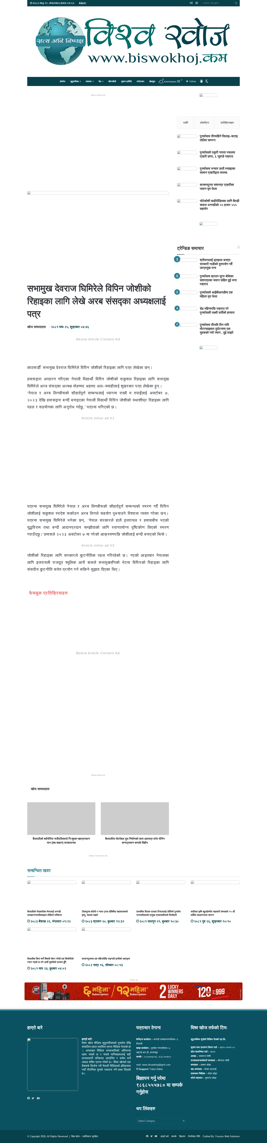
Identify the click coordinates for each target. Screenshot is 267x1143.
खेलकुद (152, 81)
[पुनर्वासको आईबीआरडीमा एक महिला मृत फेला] (187, 297)
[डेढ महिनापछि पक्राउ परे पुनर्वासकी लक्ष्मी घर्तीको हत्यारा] (187, 313)
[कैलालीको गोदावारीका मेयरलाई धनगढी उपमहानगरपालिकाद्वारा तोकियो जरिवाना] (51, 894)
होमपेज (62, 81)
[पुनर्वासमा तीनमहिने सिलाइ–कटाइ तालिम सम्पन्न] (187, 141)
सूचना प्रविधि (126, 81)
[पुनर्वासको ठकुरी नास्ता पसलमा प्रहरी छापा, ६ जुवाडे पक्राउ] (187, 157)
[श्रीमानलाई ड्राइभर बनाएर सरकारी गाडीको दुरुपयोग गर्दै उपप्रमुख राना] (187, 265)
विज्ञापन (182, 1136)
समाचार (89, 81)
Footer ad (133, 980)
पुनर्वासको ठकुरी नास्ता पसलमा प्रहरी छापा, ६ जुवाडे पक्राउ (217, 154)
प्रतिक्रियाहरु (227, 122)
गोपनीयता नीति (194, 1136)
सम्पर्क (174, 1136)
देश (100, 81)
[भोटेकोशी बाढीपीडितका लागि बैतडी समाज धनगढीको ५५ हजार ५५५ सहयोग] (187, 206)
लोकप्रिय (204, 122)
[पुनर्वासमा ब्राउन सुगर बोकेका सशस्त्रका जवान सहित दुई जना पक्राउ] (187, 281)
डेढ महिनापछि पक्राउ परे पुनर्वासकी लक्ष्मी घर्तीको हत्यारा (217, 310)
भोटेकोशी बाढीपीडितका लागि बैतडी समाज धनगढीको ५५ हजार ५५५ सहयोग (219, 205)
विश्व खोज (75, 1136)
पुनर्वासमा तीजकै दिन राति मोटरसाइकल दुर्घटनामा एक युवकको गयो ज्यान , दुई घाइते (216, 328)
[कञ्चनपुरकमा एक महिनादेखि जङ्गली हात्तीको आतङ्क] (106, 941)
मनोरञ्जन (140, 81)
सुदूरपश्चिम (74, 81)
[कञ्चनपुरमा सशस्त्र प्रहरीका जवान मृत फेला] (187, 190)
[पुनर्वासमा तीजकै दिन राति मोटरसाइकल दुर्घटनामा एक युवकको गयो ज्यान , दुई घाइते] (187, 330)
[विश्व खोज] (133, 41)
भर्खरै (185, 122)
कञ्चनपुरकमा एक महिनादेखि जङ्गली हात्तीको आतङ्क (106, 958)
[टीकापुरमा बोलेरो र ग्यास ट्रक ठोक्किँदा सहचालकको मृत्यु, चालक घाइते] (106, 894)
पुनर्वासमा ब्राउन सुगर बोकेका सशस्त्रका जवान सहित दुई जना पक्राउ (218, 280)
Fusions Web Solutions (227, 1136)
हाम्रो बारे (165, 1136)
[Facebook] (29, 1098)
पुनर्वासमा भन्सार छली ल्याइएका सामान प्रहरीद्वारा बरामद (217, 170)
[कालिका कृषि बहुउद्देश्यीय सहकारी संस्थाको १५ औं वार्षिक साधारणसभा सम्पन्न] (215, 894)
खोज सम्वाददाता (36, 327)
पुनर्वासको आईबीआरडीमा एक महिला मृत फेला (216, 294)
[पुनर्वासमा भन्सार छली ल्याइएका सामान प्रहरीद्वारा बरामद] (187, 173)
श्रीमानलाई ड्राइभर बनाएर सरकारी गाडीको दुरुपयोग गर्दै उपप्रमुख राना (216, 264)
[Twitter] (34, 1098)
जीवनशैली (112, 81)
